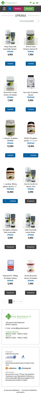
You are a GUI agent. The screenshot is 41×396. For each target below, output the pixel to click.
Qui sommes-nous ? (12, 374)
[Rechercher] (10, 9)
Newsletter (21, 376)
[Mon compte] (34, 3)
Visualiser (31, 201)
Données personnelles (13, 380)
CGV (32, 378)
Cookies (24, 380)
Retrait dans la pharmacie (14, 363)
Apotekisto (20, 392)
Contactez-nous (11, 376)
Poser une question (27, 374)
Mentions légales (24, 378)
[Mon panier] (37, 3)
